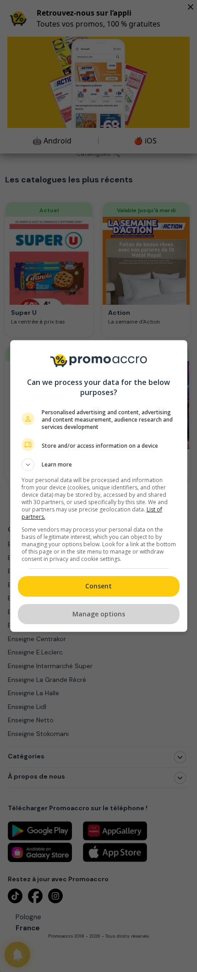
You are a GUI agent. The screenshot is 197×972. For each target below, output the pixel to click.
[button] (99, 464)
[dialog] (98, 486)
